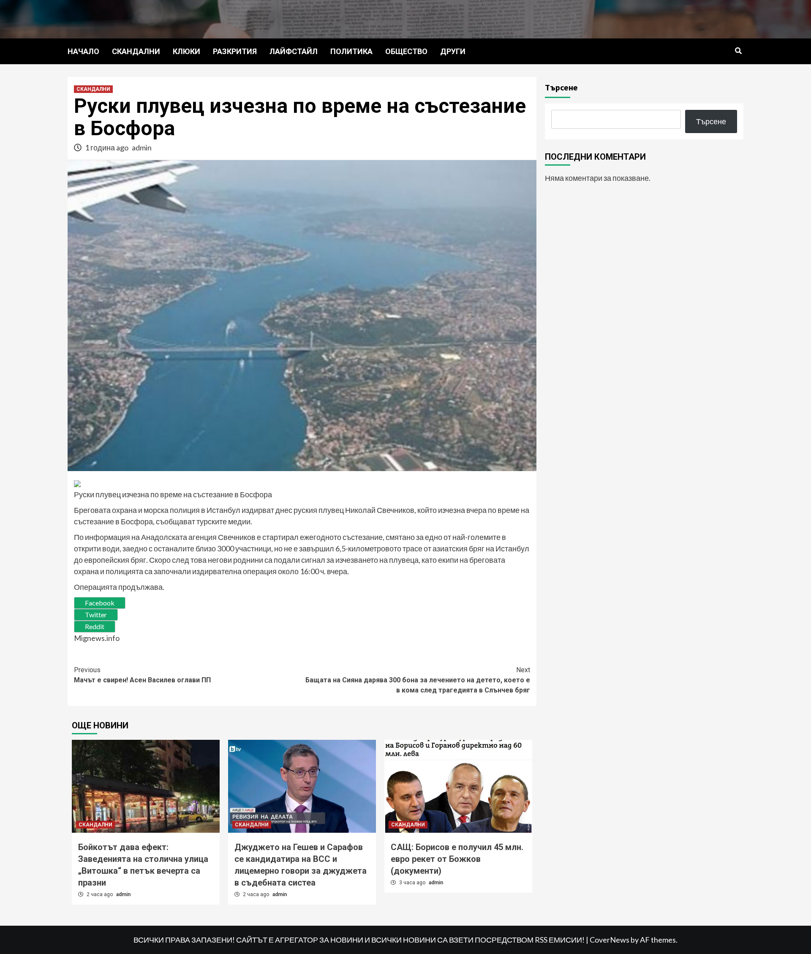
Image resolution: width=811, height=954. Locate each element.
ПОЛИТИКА (351, 51)
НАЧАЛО (83, 51)
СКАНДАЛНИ (136, 51)
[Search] (738, 51)
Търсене (561, 87)
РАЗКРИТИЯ (235, 51)
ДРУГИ (452, 51)
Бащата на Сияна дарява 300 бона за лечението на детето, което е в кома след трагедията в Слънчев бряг (417, 680)
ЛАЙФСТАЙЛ (293, 51)
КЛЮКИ (186, 51)
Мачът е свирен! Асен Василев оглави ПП (142, 675)
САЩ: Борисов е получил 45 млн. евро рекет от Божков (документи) (457, 859)
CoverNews (609, 939)
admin (142, 147)
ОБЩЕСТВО (406, 51)
